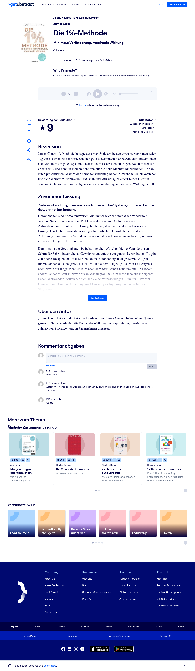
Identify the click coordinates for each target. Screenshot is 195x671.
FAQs (47, 605)
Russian (85, 626)
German (37, 626)
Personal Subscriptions (169, 585)
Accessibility (166, 636)
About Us (50, 578)
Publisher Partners (129, 578)
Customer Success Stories (96, 592)
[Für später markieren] (29, 132)
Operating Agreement (119, 636)
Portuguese (134, 626)
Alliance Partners (128, 598)
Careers (49, 598)
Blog (84, 585)
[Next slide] (185, 490)
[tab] (96, 490)
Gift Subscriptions (166, 598)
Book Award (51, 592)
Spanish (61, 626)
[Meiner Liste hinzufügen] (29, 141)
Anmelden (50, 365)
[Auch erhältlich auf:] (29, 159)
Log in (82, 105)
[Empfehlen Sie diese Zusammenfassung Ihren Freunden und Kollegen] (29, 150)
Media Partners (127, 585)
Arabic (181, 626)
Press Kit (87, 598)
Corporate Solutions (167, 605)
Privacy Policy (29, 636)
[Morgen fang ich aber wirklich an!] (29, 444)
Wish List (87, 578)
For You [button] (76, 4)
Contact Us (51, 612)
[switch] (97, 93)
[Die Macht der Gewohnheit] (75, 444)
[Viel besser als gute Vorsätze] (120, 444)
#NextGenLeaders (55, 585)
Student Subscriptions (169, 592)
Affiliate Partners (128, 592)
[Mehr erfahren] (74, 119)
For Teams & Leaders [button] (52, 4)
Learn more (50, 665)
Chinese (108, 626)
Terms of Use (72, 636)
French (158, 626)
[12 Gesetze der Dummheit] (166, 444)
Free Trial (162, 578)
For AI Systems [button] (93, 4)
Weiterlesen (97, 298)
